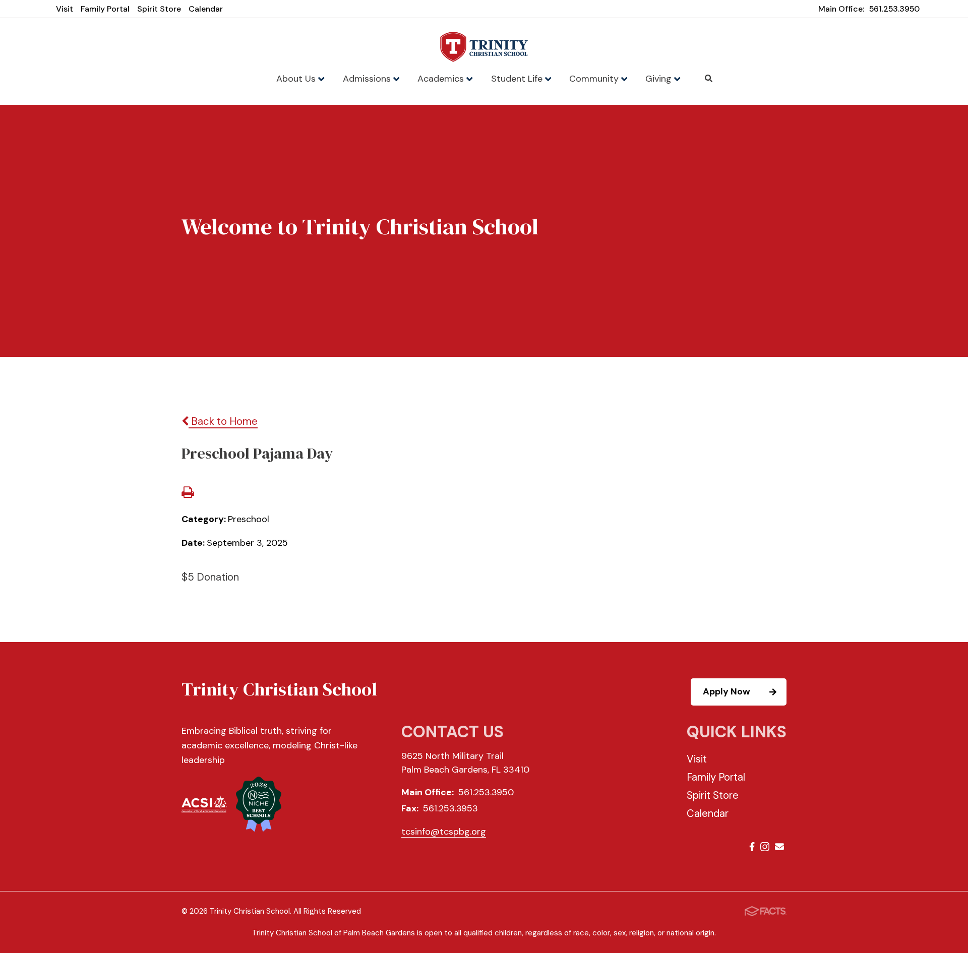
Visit (64, 9)
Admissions (368, 79)
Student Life (518, 79)
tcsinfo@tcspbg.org (443, 831)
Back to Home (223, 421)
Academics (441, 79)
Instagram (764, 848)
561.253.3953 (450, 808)
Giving (659, 79)
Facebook (752, 848)
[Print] (188, 493)
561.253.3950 (894, 9)
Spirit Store (159, 9)
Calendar (206, 9)
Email (779, 848)
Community (595, 79)
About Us (297, 79)
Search (709, 79)
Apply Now (726, 691)
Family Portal (105, 9)
